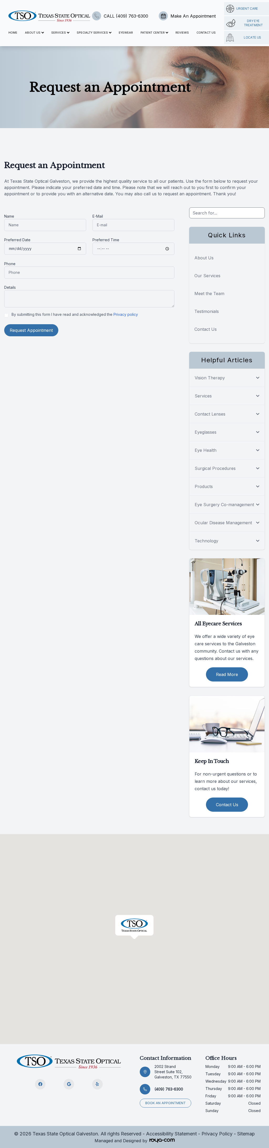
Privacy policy (125, 314)
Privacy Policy (216, 1133)
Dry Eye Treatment (253, 23)
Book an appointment (165, 1103)
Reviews (182, 32)
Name (9, 216)
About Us (204, 257)
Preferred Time (105, 240)
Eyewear (126, 32)
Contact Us (206, 32)
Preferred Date (17, 240)
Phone (9, 263)
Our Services (207, 275)
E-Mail (97, 216)
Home (12, 32)
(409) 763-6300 (168, 1089)
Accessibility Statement (171, 1133)
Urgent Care (247, 9)
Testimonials (206, 311)
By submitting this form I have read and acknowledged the (75, 314)
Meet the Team (209, 293)
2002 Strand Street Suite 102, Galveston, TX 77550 (173, 1071)
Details (10, 287)
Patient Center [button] (153, 32)
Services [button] (58, 32)
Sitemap (246, 1133)
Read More (227, 674)
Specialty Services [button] (92, 32)
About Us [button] (32, 32)
